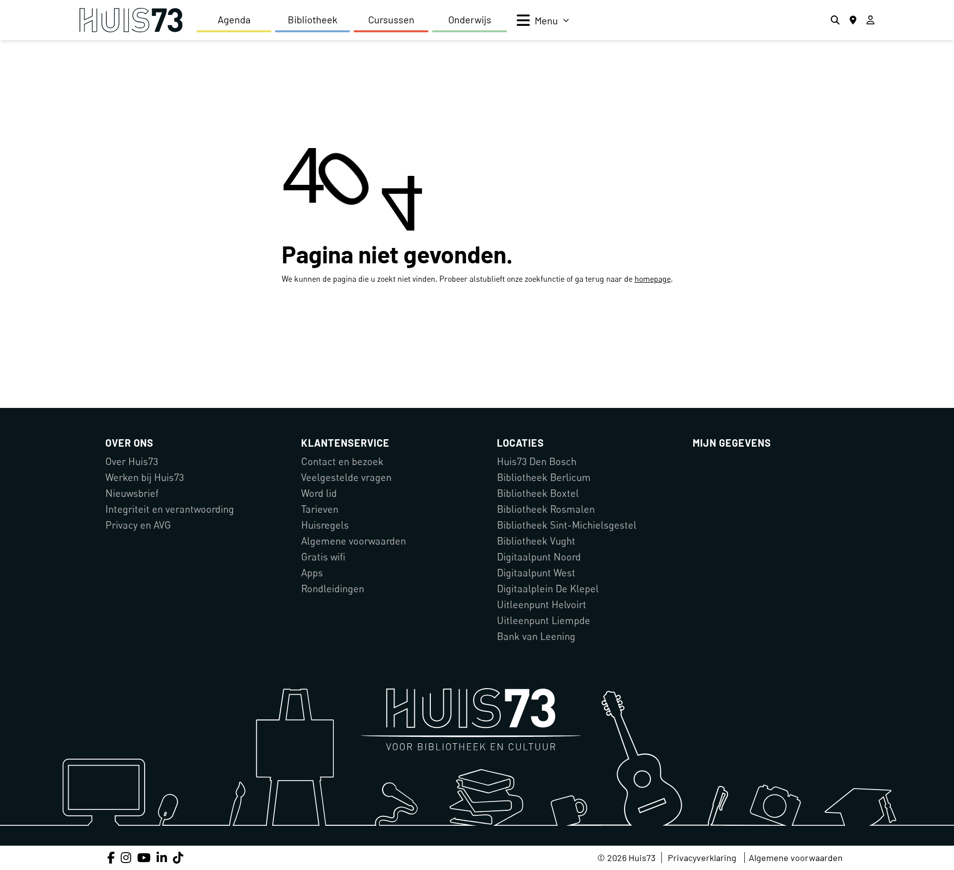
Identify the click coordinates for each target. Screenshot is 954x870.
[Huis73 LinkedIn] (162, 857)
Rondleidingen (332, 588)
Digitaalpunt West (536, 572)
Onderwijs (469, 19)
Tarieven (319, 509)
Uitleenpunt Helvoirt (541, 604)
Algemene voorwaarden (353, 541)
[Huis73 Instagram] (126, 857)
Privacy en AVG (138, 525)
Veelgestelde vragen (346, 477)
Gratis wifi (323, 557)
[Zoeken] (835, 20)
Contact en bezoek (342, 461)
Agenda (234, 19)
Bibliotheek (312, 19)
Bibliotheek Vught (536, 541)
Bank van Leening (536, 636)
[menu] (543, 20)
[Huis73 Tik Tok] (178, 857)
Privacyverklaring (702, 857)
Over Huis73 (131, 461)
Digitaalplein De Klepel (548, 588)
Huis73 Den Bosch (536, 461)
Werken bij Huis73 (144, 477)
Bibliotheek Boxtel (538, 493)
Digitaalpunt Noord (539, 557)
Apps (312, 572)
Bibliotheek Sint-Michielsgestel (566, 525)
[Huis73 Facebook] (111, 857)
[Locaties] (853, 20)
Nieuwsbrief (132, 493)
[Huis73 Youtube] (144, 857)
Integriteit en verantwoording (169, 509)
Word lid (319, 493)
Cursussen (391, 19)
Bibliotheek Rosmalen (546, 509)
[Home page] (131, 20)
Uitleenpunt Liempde (543, 620)
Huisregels (325, 525)
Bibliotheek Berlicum (544, 477)
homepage (653, 279)
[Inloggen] (870, 20)
